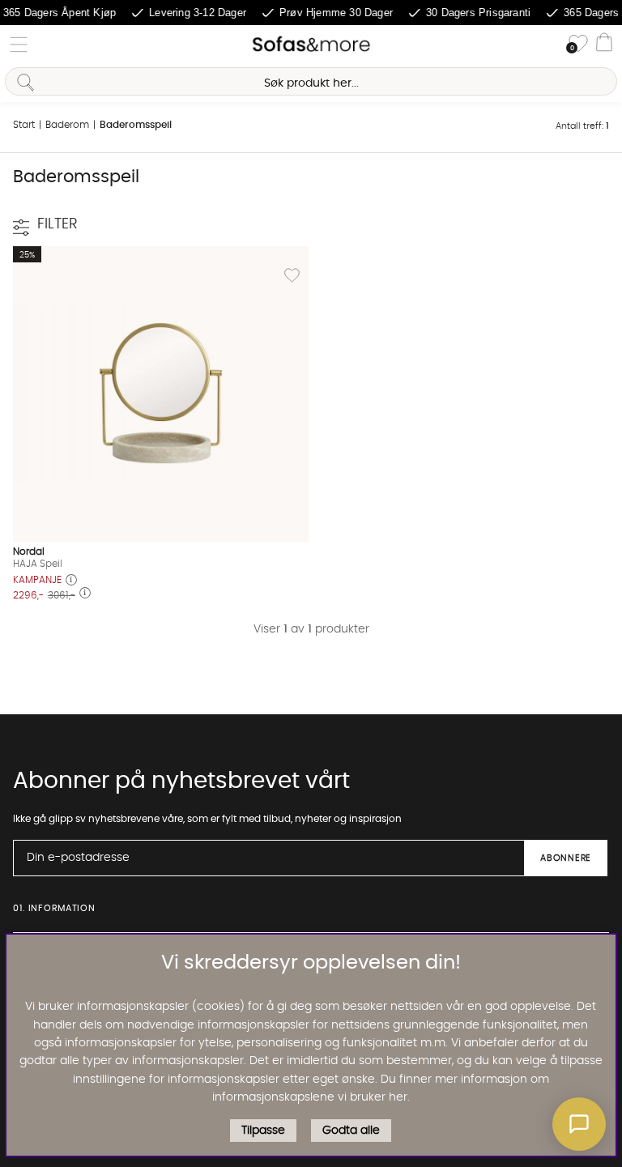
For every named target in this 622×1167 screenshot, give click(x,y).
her (398, 1097)
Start (24, 125)
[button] (579, 1124)
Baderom (67, 125)
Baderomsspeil (136, 125)
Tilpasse (263, 1130)
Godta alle (351, 1130)
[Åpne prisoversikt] (71, 581)
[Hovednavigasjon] (18, 44)
